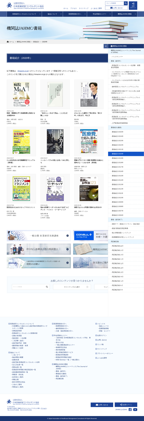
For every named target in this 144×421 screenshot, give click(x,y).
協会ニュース (104, 326)
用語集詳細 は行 (117, 268)
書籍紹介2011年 (117, 193)
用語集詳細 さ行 (117, 255)
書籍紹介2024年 (117, 136)
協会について (15, 352)
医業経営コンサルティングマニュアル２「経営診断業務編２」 (125, 105)
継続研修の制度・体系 (20, 345)
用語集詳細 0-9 (117, 290)
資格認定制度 (17, 331)
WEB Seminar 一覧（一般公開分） (68, 360)
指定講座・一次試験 (19, 338)
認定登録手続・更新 (19, 343)
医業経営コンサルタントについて (22, 324)
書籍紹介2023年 (117, 140)
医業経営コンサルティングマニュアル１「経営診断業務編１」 (125, 98)
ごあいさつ (16, 355)
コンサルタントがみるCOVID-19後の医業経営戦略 (125, 81)
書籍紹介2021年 (117, 149)
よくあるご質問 (96, 8)
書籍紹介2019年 (117, 158)
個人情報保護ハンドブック (121, 233)
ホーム (65, 8)
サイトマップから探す (72, 287)
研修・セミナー (104, 331)
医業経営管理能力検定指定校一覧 (24, 369)
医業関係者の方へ (60, 324)
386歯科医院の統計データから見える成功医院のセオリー (125, 92)
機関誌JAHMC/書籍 (23, 42)
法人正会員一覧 (17, 365)
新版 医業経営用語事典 (120, 228)
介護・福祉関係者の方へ (64, 331)
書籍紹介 (36, 42)
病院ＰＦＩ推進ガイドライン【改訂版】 (126, 224)
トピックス (101, 324)
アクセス (73, 8)
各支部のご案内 (17, 377)
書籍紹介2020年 (117, 154)
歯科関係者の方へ (62, 328)
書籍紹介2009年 (117, 202)
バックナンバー (117, 56)
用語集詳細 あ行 (117, 246)
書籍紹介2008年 (117, 206)
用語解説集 (115, 241)
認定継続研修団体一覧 (20, 372)
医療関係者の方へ (62, 326)
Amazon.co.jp (23, 71)
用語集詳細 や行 (117, 276)
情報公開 (15, 379)
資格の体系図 (17, 336)
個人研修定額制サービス (64, 352)
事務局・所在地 (17, 374)
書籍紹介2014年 (117, 180)
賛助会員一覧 (17, 367)
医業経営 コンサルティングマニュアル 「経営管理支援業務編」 (125, 118)
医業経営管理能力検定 (64, 357)
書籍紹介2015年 (117, 176)
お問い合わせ (118, 8)
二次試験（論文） (18, 340)
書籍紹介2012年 (117, 189)
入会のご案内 (17, 384)
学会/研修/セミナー (60, 335)
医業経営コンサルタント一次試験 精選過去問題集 (125, 66)
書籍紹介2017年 (117, 167)
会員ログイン (102, 335)
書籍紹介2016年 (117, 171)
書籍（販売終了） (117, 219)
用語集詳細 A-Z (117, 285)
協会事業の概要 (17, 357)
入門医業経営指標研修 (120, 123)
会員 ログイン (133, 6)
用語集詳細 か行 (117, 250)
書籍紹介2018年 (117, 162)
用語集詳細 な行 (117, 263)
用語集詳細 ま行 (117, 272)
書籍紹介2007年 (117, 211)
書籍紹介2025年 (117, 132)
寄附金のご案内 (17, 387)
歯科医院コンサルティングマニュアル (125, 87)
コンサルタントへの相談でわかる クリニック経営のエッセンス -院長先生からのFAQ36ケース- (126, 74)
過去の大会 (60, 342)
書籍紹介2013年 (117, 184)
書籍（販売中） (116, 61)
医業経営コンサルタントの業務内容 (24, 333)
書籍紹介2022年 (117, 145)
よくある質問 (102, 358)
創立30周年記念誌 (18, 382)
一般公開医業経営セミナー (65, 345)
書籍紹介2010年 (117, 198)
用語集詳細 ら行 (117, 281)
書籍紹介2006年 (117, 215)
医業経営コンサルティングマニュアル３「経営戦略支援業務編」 (125, 111)
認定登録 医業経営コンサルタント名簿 (25, 362)
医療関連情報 (104, 328)
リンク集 (100, 344)
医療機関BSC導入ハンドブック (123, 237)
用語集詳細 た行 (117, 259)
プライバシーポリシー (105, 353)
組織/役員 (15, 360)
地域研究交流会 (61, 347)
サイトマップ (83, 8)
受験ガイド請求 (17, 348)
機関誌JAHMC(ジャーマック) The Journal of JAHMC (126, 51)
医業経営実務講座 (62, 355)
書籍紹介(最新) (116, 127)
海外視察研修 (60, 350)
